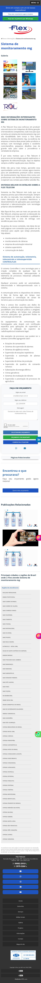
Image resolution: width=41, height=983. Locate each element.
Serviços (20, 912)
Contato (20, 939)
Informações (20, 933)
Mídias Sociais (20, 917)
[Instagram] (20, 882)
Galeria (20, 922)
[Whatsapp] (16, 448)
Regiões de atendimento (10, 588)
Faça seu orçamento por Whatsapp (20, 19)
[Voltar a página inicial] (20, 29)
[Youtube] (20, 892)
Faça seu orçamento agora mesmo (20, 14)
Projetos (20, 928)
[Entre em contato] (25, 448)
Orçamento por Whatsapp (20, 437)
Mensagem (20, 408)
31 (19, 863)
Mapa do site (21, 944)
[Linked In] (20, 887)
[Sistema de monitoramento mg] (10, 65)
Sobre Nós (20, 906)
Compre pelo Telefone (20, 442)
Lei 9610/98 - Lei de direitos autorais (10, 852)
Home (20, 901)
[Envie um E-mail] (20, 871)
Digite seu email (20, 392)
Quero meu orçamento (20, 490)
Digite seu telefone (20, 400)
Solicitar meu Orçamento (20, 432)
